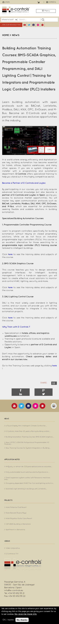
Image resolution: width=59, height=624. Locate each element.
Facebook (21, 390)
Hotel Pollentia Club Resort (16, 507)
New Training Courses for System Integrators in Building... (28, 448)
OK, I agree (8, 620)
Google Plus (44, 390)
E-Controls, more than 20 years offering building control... (28, 431)
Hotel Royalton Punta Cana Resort (19, 518)
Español (52, 2)
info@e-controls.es (13, 590)
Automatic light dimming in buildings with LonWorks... (26, 489)
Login (7, 2)
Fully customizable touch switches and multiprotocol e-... (28, 472)
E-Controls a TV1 (12, 554)
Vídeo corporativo (13, 548)
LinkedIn (21, 394)
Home (5, 35)
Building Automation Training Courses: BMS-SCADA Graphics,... (30, 437)
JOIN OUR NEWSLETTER (11, 25)
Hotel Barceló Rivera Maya (16, 513)
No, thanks (22, 620)
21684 (54, 383)
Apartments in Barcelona (15, 529)
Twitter (44, 394)
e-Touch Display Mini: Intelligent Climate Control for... (26, 426)
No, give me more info (26, 614)
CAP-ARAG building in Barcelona (18, 524)
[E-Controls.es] (16, 11)
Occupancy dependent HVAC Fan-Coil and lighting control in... (30, 483)
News (15, 35)
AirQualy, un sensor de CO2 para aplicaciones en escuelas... (29, 466)
